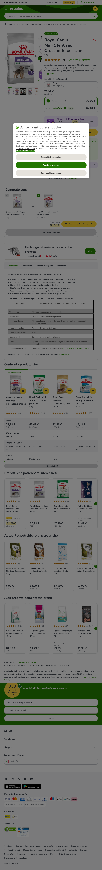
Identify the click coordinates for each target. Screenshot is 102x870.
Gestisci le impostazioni (51, 157)
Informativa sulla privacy (25, 151)
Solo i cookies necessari (51, 173)
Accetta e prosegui (51, 165)
